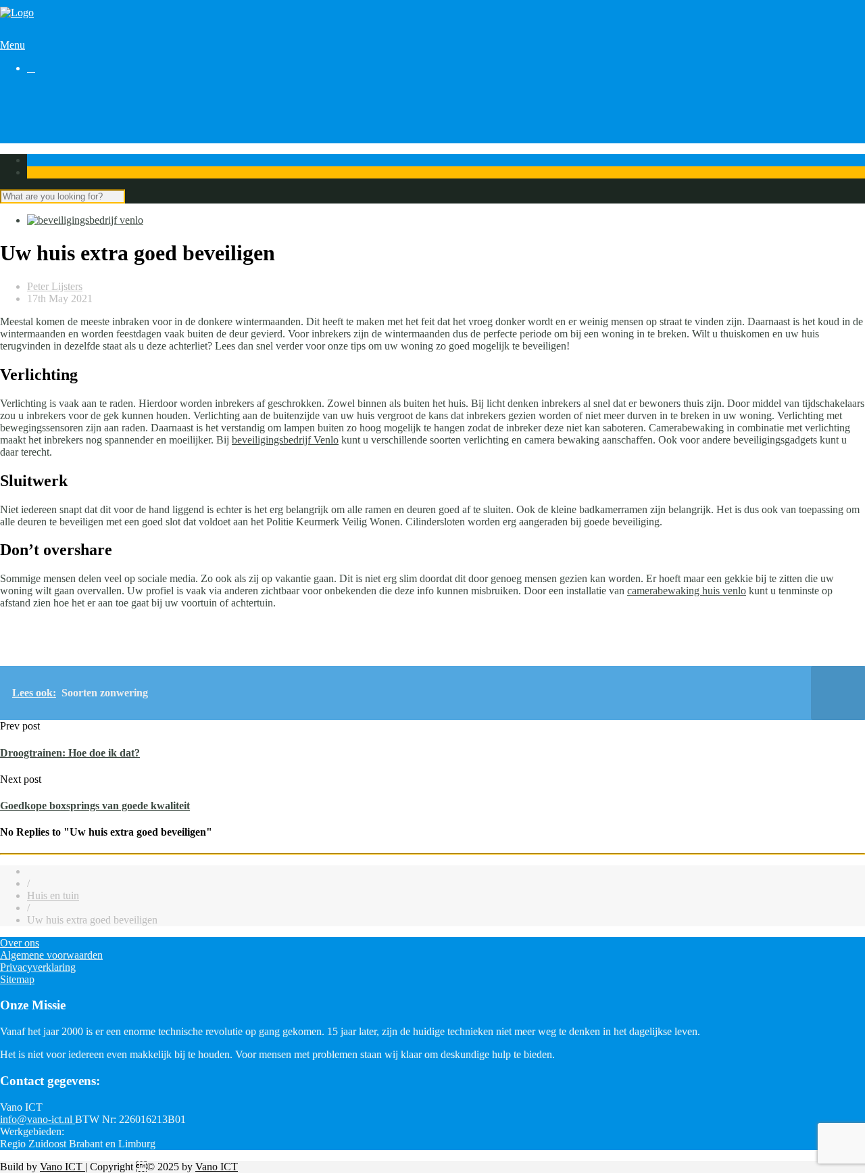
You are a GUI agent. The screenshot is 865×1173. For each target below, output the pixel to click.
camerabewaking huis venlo (686, 590)
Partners (44, 127)
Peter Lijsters (54, 286)
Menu (12, 45)
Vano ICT (62, 1166)
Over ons (46, 139)
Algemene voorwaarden (51, 955)
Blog (37, 115)
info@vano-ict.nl (37, 1119)
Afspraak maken (62, 103)
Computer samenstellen (76, 91)
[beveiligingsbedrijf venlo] (85, 220)
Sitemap (17, 979)
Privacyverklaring (38, 967)
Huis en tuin (53, 895)
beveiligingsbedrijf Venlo (285, 440)
